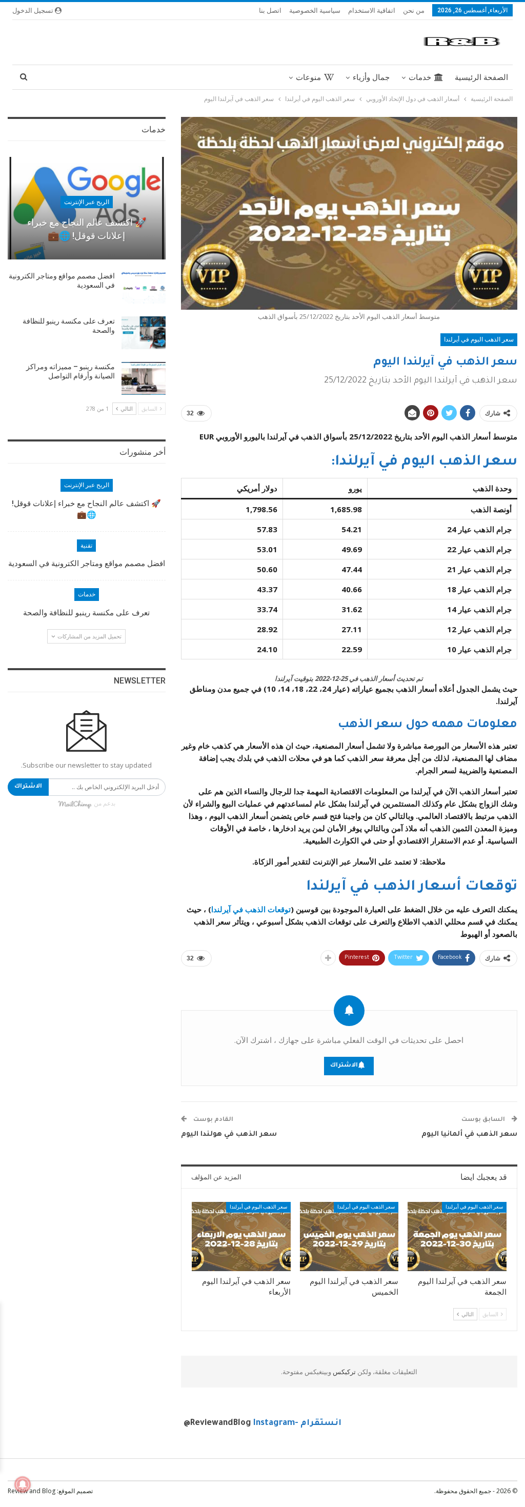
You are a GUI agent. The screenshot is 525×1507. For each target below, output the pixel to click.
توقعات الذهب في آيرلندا (251, 909)
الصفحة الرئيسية (481, 77)
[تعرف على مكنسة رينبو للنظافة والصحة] (144, 332)
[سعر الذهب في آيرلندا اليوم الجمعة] (457, 1236)
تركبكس (343, 1371)
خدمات (420, 77)
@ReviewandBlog (217, 1423)
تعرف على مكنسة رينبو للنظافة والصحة (86, 612)
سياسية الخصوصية (314, 10)
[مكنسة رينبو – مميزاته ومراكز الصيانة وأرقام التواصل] (144, 378)
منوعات (308, 77)
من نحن (414, 10)
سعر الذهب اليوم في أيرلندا (479, 339)
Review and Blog (31, 1490)
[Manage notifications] (22, 1484)
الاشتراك (344, 1065)
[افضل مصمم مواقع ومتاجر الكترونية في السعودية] (144, 287)
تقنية (86, 545)
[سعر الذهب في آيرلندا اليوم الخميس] (349, 1236)
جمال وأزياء (371, 77)
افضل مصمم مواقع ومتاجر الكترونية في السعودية (86, 563)
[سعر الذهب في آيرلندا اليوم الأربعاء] (241, 1236)
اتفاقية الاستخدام (371, 10)
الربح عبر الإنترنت (86, 202)
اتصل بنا (270, 10)
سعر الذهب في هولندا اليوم (229, 1134)
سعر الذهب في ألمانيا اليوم (469, 1134)
